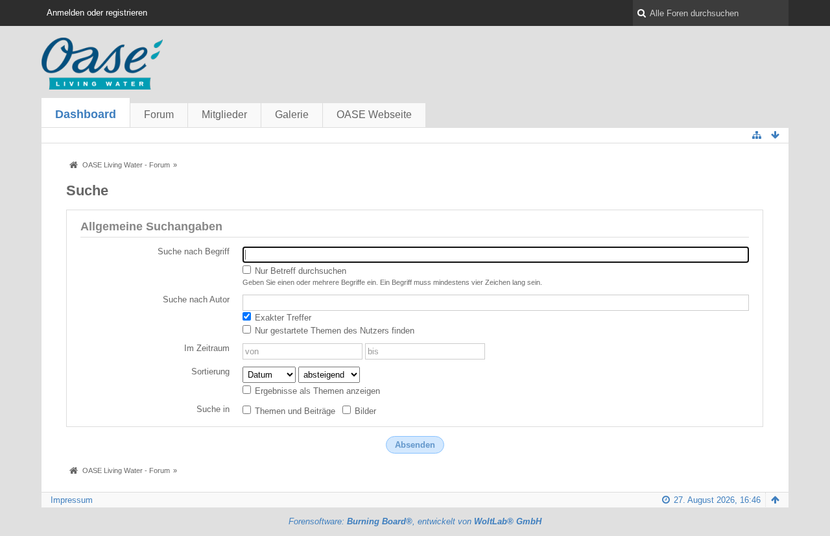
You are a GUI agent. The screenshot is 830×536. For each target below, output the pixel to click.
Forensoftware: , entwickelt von (415, 521)
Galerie (292, 114)
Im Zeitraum (207, 348)
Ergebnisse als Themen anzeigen (316, 391)
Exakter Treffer (281, 318)
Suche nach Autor (196, 299)
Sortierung (210, 371)
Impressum (72, 500)
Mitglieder (224, 114)
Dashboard (85, 114)
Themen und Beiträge (293, 411)
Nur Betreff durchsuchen (299, 271)
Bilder (364, 411)
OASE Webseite (374, 114)
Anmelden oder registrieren (97, 13)
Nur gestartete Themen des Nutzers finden (333, 330)
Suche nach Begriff (194, 251)
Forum (159, 114)
